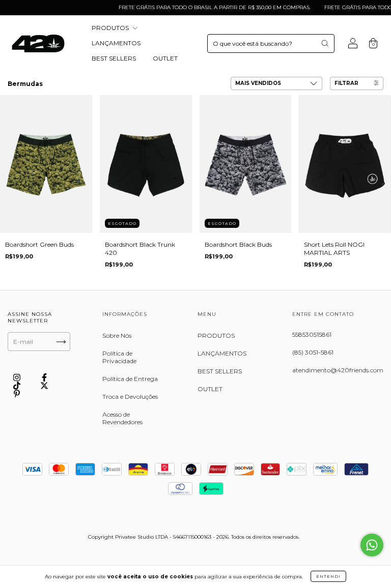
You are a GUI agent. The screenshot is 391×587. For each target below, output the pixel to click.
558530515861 (311, 334)
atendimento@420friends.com (337, 370)
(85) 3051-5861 (312, 352)
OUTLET (165, 58)
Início (14, 84)
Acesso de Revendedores (122, 418)
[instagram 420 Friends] (17, 377)
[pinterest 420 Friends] (17, 393)
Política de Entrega (130, 379)
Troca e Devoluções (130, 396)
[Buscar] (324, 43)
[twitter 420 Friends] (44, 386)
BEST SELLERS (114, 58)
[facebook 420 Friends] (44, 377)
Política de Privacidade (119, 357)
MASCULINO (81, 84)
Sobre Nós (116, 335)
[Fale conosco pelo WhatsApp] (371, 545)
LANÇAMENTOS (116, 43)
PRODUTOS (111, 28)
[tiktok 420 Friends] (17, 386)
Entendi (328, 576)
